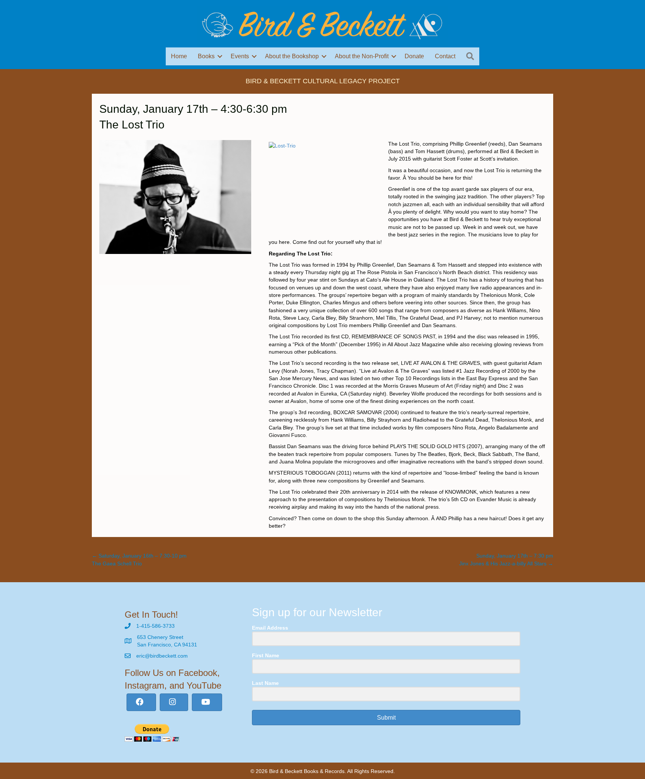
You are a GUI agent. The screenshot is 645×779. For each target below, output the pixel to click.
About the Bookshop (292, 56)
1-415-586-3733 (155, 626)
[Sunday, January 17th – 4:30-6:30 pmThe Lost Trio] (175, 196)
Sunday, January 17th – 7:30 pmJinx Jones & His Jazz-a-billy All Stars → (506, 559)
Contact (445, 56)
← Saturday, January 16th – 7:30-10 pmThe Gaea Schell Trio (139, 559)
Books (206, 56)
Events (240, 56)
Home (179, 56)
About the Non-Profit (362, 56)
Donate (414, 56)
